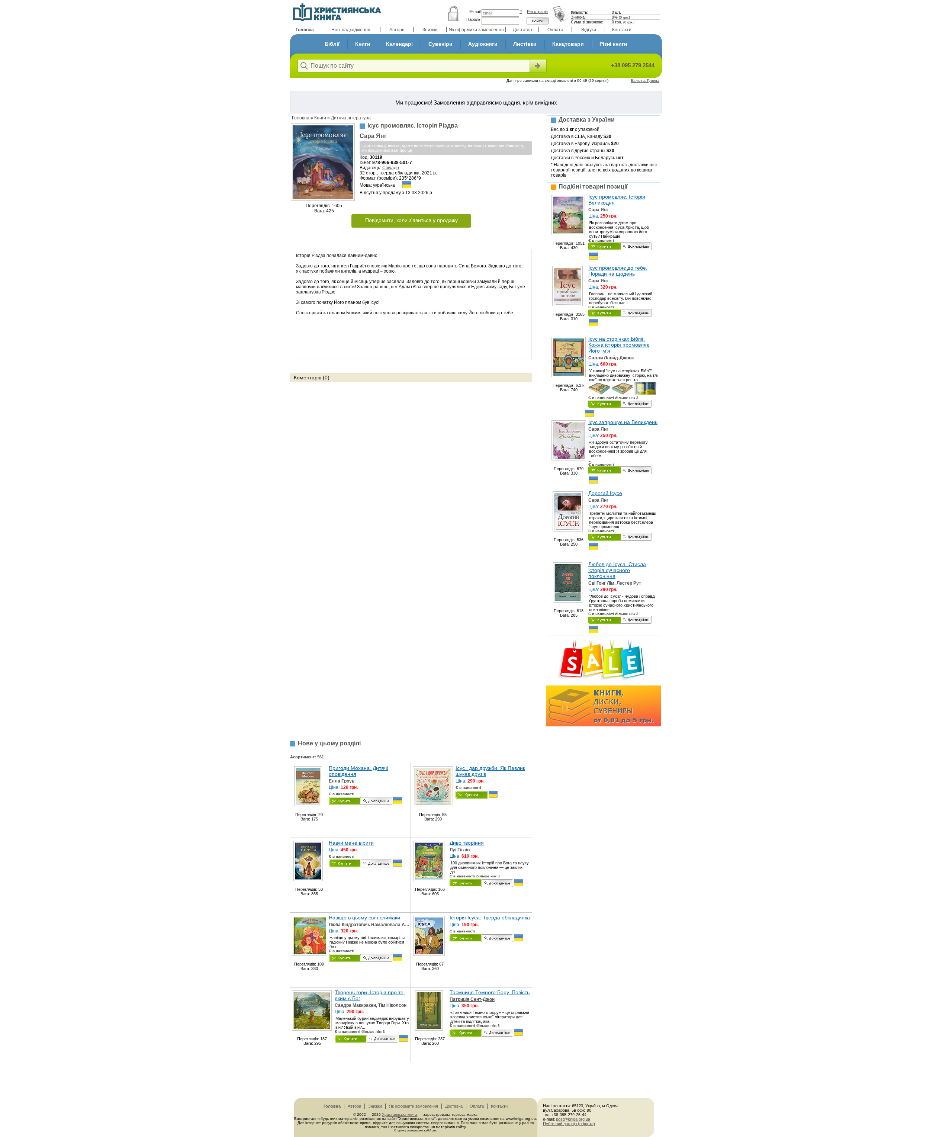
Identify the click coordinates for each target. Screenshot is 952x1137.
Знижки (430, 29)
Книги (362, 44)
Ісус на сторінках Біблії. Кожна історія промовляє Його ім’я (618, 345)
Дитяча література (351, 118)
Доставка (522, 29)
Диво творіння (467, 843)
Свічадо (390, 167)
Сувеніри (440, 44)
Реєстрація (537, 11)
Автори (397, 29)
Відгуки (588, 29)
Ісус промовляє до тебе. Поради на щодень (617, 271)
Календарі (399, 44)
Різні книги (613, 44)
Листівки (525, 44)
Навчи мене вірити (351, 843)
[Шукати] (537, 66)
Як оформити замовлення (476, 29)
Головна (305, 29)
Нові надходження (350, 29)
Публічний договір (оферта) (569, 1123)
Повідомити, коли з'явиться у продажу (411, 220)
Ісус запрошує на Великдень (622, 422)
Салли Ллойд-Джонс (611, 357)
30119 (376, 157)
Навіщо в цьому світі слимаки (364, 918)
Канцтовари (568, 44)
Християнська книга (399, 1114)
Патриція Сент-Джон (472, 999)
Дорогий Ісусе (605, 493)
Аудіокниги (483, 44)
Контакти (621, 29)
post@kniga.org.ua (573, 1119)
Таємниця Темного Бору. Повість (490, 992)
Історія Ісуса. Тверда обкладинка (490, 918)
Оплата (555, 29)
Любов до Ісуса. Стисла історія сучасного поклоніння (617, 570)
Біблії (332, 44)
